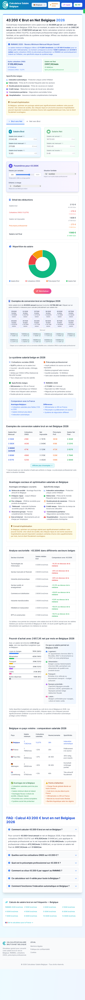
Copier (68, 5)
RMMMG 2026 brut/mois (14, 907)
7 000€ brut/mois (11, 916)
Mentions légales (36, 946)
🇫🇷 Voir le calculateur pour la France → (19, 922)
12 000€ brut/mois (68, 916)
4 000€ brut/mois (11, 911)
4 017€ (11, 460)
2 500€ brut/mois (30, 907)
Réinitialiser (44, 291)
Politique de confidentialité (40, 949)
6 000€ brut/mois (68, 911)
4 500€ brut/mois (30, 911)
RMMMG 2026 (55, 5)
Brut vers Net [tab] (16, 121)
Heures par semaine (16, 170)
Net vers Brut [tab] (34, 121)
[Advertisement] (42, 984)
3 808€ (11, 455)
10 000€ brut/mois (50, 916)
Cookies (33, 952)
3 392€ (11, 443)
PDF (78, 5)
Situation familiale (50, 170)
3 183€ (11, 439)
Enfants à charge (15, 183)
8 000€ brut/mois (30, 916)
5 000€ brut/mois (49, 911)
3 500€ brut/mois (68, 907)
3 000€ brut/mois (49, 907)
